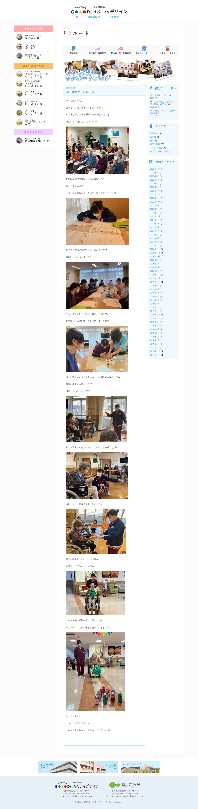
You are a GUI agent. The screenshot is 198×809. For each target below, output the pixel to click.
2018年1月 (154, 347)
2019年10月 (155, 282)
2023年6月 (154, 183)
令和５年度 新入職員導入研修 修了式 (162, 103)
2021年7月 (154, 230)
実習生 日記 (80, 92)
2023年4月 (154, 190)
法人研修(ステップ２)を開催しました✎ (162, 111)
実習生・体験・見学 (159, 151)
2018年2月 (154, 343)
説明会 (153, 136)
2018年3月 (154, 340)
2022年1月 (154, 212)
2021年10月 (155, 223)
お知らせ (154, 133)
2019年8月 (154, 289)
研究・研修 (155, 144)
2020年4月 (154, 267)
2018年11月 (155, 318)
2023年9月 (154, 172)
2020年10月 (155, 256)
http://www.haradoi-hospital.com (127, 796)
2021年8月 (154, 227)
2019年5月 (154, 300)
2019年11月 (155, 278)
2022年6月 (154, 205)
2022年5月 (154, 209)
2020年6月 (154, 263)
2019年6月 (154, 296)
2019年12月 (155, 274)
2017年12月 (155, 351)
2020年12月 (155, 249)
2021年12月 (155, 216)
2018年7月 (154, 325)
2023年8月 (154, 176)
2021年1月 (154, 245)
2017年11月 (155, 354)
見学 (152, 140)
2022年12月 (155, 194)
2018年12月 (155, 314)
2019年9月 (154, 285)
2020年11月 (155, 252)
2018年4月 (154, 336)
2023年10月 (155, 168)
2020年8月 (154, 260)
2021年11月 (155, 220)
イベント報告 (156, 147)
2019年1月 (154, 311)
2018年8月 (154, 322)
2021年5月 (154, 234)
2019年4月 (154, 303)
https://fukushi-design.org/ (79, 796)
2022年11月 (155, 198)
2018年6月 (154, 329)
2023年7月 (154, 179)
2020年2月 (154, 271)
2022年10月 (155, 201)
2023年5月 (154, 187)
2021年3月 (154, 241)
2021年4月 (154, 238)
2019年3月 (154, 307)
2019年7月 (154, 292)
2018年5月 (154, 333)
